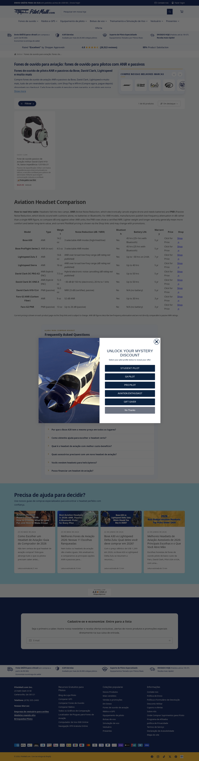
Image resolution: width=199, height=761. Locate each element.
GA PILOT (130, 376)
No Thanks (130, 410)
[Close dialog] (156, 341)
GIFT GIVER (130, 402)
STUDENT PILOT (130, 368)
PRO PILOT (130, 385)
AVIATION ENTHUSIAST (130, 393)
